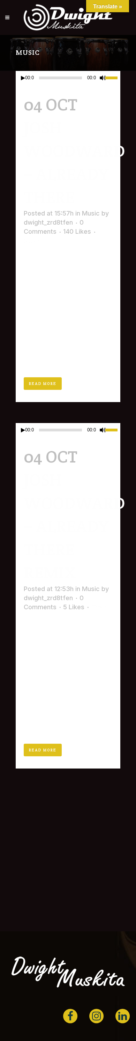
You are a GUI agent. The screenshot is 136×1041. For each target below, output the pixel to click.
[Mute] (103, 78)
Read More (42, 383)
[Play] (23, 78)
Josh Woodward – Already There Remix (74, 526)
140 (77, 231)
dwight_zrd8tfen (48, 222)
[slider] (112, 77)
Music (91, 213)
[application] (68, 78)
